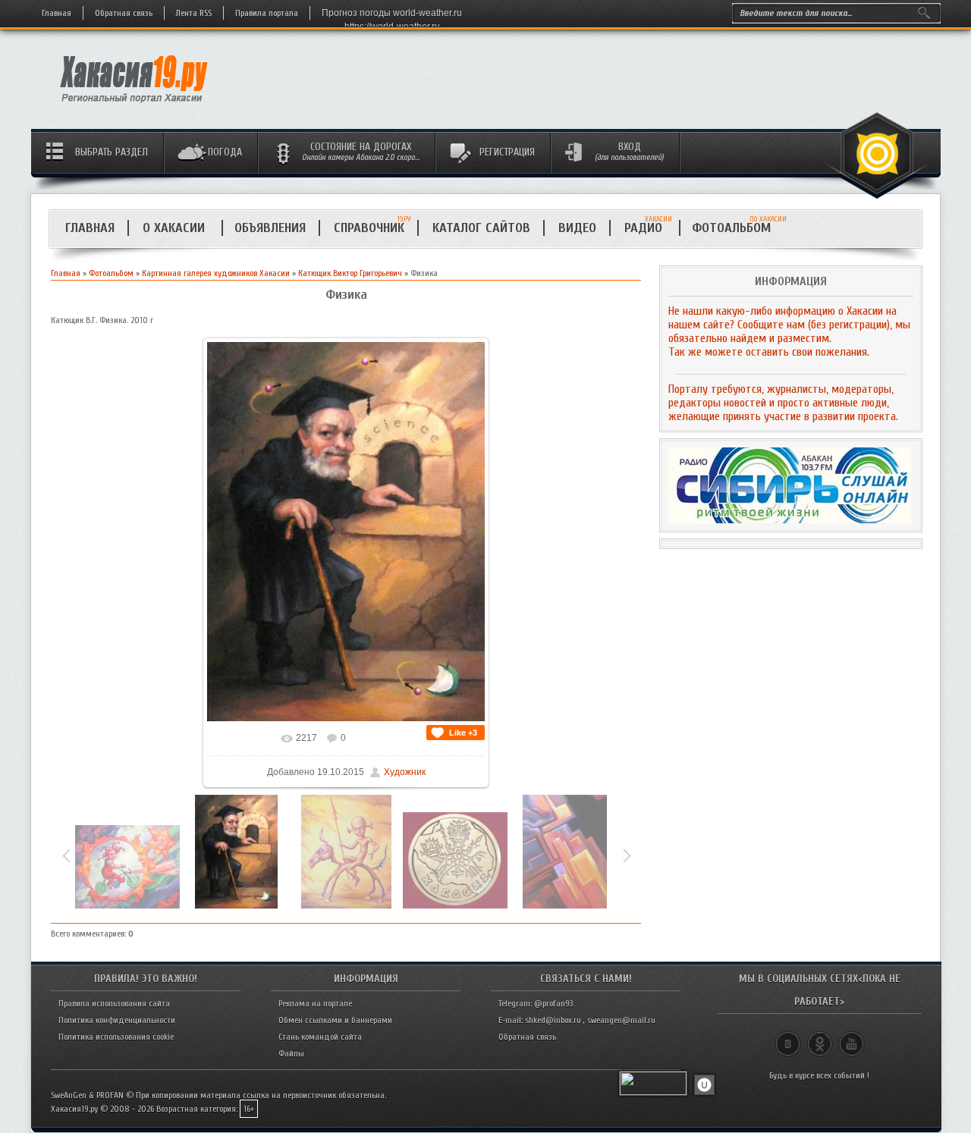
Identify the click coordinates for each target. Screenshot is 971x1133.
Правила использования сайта (114, 1003)
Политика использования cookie (116, 1036)
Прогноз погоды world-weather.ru (392, 13)
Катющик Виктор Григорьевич (350, 273)
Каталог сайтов (481, 228)
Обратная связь (123, 13)
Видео (577, 228)
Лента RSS (194, 13)
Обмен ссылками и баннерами (335, 1020)
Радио (648, 228)
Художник (405, 772)
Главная (56, 13)
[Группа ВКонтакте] (788, 1037)
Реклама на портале (315, 1003)
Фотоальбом (738, 228)
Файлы (291, 1053)
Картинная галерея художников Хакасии (216, 273)
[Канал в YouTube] (851, 1037)
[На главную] (134, 107)
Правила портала (266, 13)
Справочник (369, 228)
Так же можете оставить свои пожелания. (768, 352)
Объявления (270, 228)
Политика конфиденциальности (116, 1020)
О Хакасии (176, 228)
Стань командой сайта (320, 1036)
